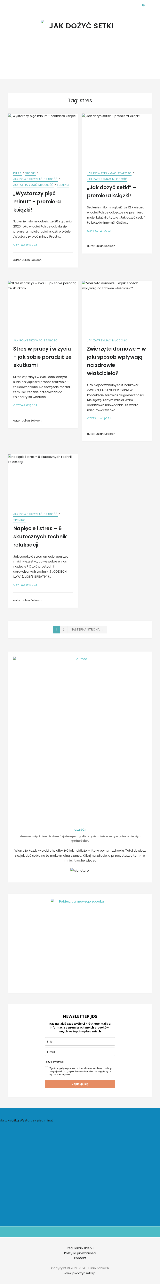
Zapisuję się (80, 1084)
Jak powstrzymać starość (35, 179)
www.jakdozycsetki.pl (80, 1273)
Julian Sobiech (32, 260)
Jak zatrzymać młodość (33, 185)
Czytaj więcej (27, 245)
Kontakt (80, 1258)
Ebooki (30, 173)
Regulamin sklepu (80, 1248)
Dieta (17, 173)
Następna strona (87, 629)
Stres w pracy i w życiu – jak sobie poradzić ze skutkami (42, 357)
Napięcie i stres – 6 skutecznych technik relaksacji (40, 536)
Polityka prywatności (54, 1061)
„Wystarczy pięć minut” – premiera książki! (37, 201)
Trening (63, 185)
